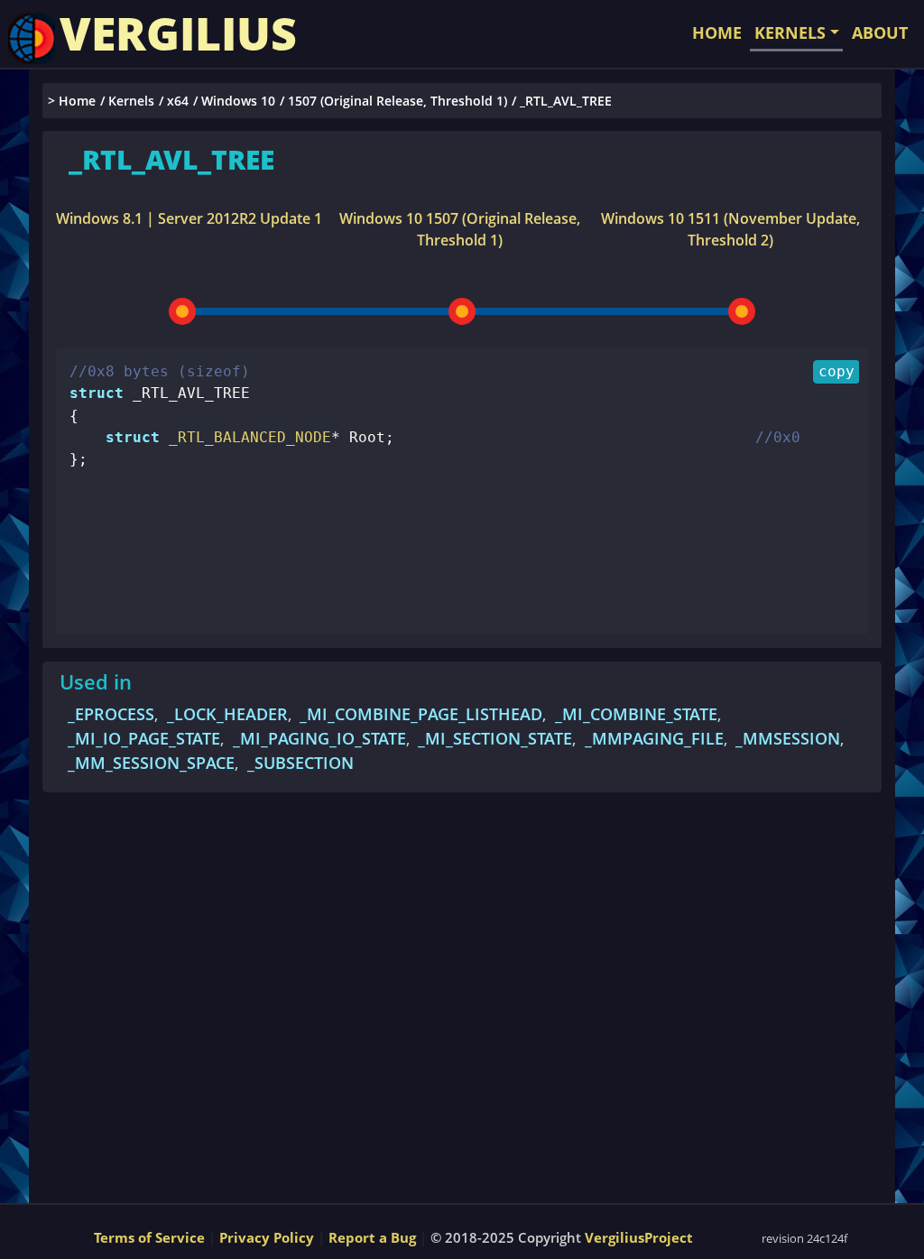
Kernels (131, 100)
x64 (178, 100)
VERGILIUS (178, 33)
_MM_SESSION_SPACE (151, 762)
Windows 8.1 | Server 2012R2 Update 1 (189, 218)
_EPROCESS (111, 714)
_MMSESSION (787, 738)
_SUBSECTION (300, 762)
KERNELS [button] (790, 32)
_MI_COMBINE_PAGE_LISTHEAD (421, 714)
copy (836, 371)
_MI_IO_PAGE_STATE (144, 738)
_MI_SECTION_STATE (495, 738)
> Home (72, 100)
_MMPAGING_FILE (654, 738)
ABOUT (880, 32)
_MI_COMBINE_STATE (636, 714)
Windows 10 (238, 100)
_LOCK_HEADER (227, 714)
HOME (717, 32)
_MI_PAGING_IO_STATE (319, 738)
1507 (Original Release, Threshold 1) (397, 100)
